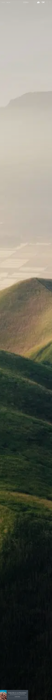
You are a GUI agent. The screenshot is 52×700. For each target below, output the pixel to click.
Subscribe (17, 696)
